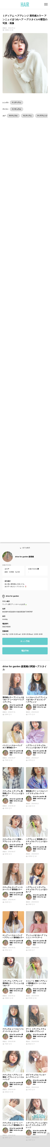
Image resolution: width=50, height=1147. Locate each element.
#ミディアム (27, 115)
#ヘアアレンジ (42, 115)
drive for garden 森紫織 (24, 563)
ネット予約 (25, 647)
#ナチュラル (13, 115)
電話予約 (25, 657)
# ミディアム (16, 102)
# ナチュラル (16, 109)
